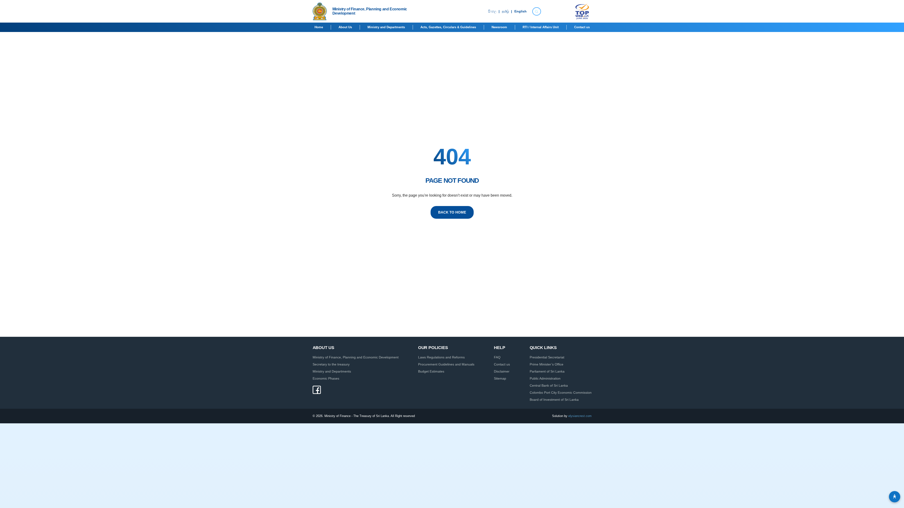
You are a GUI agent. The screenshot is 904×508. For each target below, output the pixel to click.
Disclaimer (501, 371)
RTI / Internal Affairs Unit (541, 27)
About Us (345, 27)
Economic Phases (326, 378)
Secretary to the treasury (331, 364)
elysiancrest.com (580, 416)
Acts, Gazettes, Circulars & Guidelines (448, 27)
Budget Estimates (431, 371)
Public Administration (545, 378)
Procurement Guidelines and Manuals (446, 364)
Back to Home (452, 212)
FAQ (497, 357)
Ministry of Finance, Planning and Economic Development (356, 357)
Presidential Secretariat (547, 357)
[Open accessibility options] (894, 496)
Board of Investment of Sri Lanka (554, 399)
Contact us (582, 27)
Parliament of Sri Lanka (547, 371)
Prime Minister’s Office (546, 364)
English (520, 11)
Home (319, 27)
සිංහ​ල (492, 11)
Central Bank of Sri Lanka (549, 385)
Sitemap (500, 378)
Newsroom (499, 27)
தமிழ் (505, 11)
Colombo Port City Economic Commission (561, 392)
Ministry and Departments (386, 27)
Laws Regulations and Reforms (441, 357)
